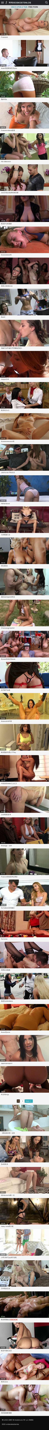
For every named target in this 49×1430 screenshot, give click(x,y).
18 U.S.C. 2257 (7, 1420)
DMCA (31, 1420)
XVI (20, 2)
